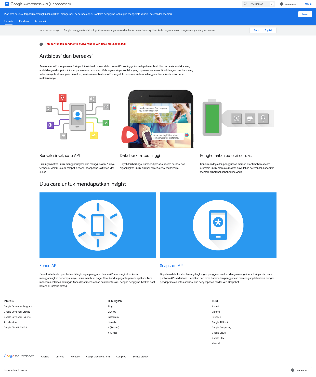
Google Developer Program (18, 306)
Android (216, 306)
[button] (83, 44)
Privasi (23, 370)
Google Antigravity (221, 327)
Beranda (8, 21)
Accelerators (10, 322)
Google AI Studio (220, 322)
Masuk (308, 4)
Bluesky (112, 311)
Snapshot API (172, 265)
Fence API (48, 265)
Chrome (216, 311)
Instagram (113, 317)
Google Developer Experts (17, 317)
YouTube (112, 332)
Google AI (121, 356)
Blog (110, 306)
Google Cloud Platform (98, 356)
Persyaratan (10, 370)
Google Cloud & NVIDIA (15, 327)
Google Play (218, 338)
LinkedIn (112, 322)
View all (216, 343)
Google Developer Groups (17, 311)
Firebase (216, 317)
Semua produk (140, 356)
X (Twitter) (113, 327)
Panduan (24, 21)
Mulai (305, 14)
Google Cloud (219, 332)
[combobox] (258, 4)
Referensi (40, 21)
